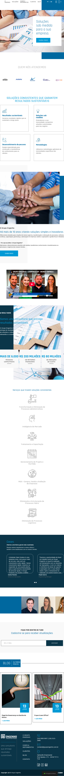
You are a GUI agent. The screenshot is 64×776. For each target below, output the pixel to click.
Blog (39, 1)
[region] (32, 31)
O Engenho (7, 2)
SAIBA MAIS (9, 253)
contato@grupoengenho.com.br (47, 747)
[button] (32, 31)
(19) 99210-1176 (60, 2)
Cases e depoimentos (24, 2)
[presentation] (24, 605)
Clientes (33, 1)
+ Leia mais (6, 721)
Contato (26, 759)
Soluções (15, 1)
